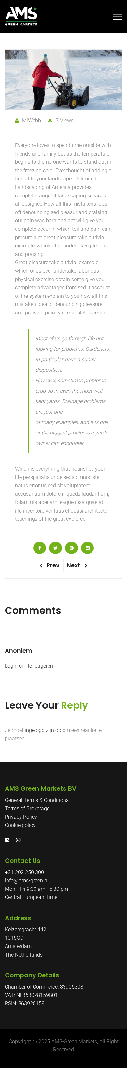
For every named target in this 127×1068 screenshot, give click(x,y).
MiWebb (31, 120)
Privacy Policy (21, 817)
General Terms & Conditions (37, 800)
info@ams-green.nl (27, 880)
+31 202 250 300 (24, 872)
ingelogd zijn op (43, 730)
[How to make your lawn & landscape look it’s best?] (39, 548)
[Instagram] (17, 840)
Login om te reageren (29, 666)
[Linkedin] (9, 840)
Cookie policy (20, 825)
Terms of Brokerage (27, 808)
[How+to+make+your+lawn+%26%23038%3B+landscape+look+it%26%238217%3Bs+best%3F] (55, 548)
